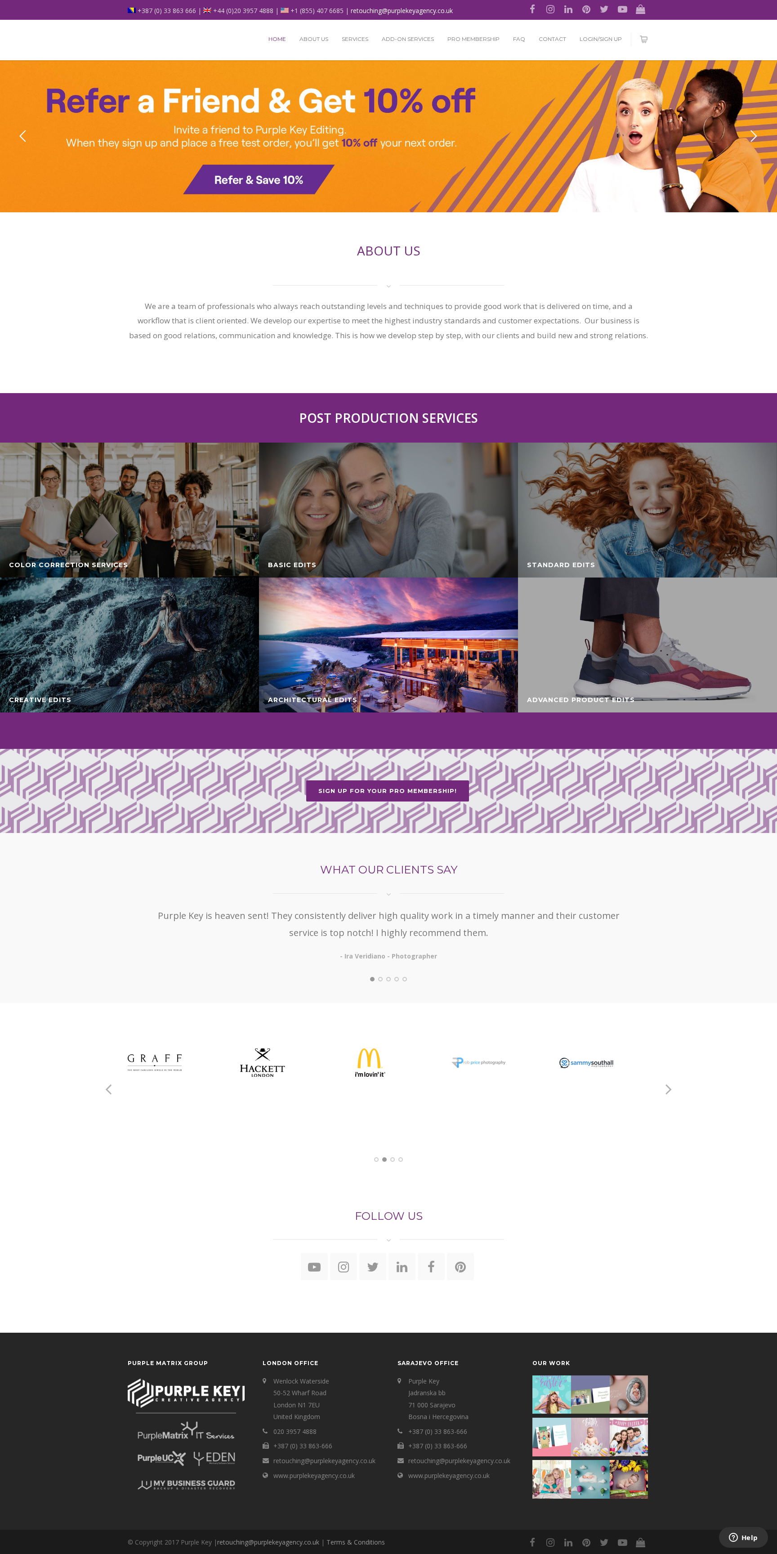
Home (277, 39)
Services (355, 39)
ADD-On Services (408, 39)
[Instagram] (550, 9)
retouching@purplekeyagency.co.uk (402, 10)
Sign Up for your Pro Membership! (387, 790)
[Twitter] (604, 9)
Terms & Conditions (355, 1542)
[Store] (640, 9)
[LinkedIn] (568, 9)
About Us (313, 39)
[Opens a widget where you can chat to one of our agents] (743, 1538)
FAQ (519, 39)
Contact (552, 39)
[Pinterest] (586, 9)
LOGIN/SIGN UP (601, 39)
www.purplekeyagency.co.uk (314, 1475)
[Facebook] (532, 9)
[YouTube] (622, 9)
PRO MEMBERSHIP (473, 39)
